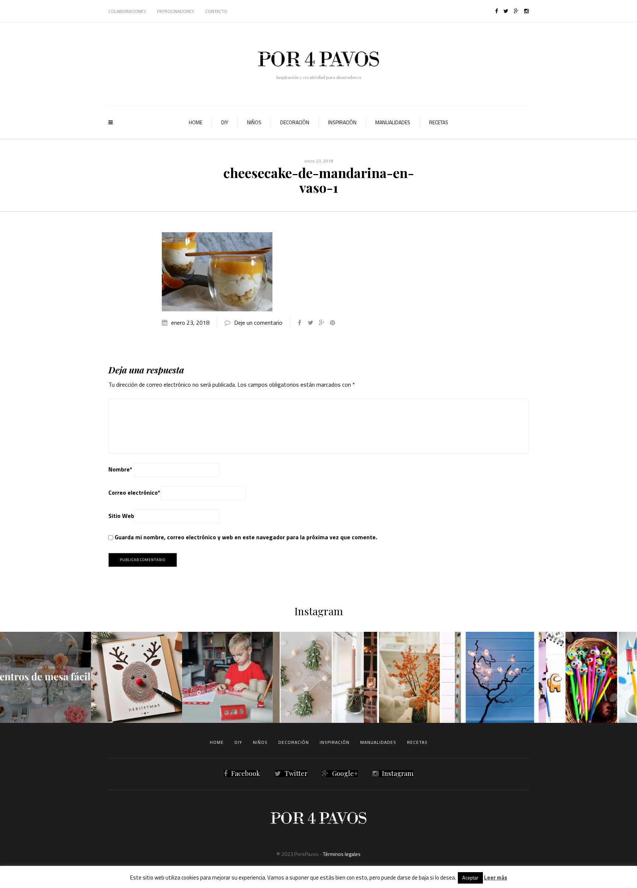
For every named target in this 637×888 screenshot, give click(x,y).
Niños (254, 122)
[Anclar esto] (332, 322)
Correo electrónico (134, 492)
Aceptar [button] (470, 877)
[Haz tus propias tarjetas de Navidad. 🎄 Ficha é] (136, 677)
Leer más (495, 877)
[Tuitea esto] (310, 322)
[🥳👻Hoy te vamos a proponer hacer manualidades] (500, 677)
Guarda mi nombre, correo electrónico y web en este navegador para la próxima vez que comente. (246, 537)
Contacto (216, 11)
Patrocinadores (175, 11)
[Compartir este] (299, 322)
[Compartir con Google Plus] (321, 322)
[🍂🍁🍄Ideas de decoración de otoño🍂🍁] (409, 677)
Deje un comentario (258, 322)
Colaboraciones (127, 11)
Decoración (294, 122)
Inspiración (342, 122)
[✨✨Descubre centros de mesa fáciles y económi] (45, 677)
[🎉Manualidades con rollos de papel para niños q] (227, 677)
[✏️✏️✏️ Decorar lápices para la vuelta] (591, 677)
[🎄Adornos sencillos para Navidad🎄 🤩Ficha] (318, 677)
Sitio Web (121, 515)
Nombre (120, 469)
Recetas (438, 122)
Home (195, 122)
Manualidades (392, 122)
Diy (224, 122)
